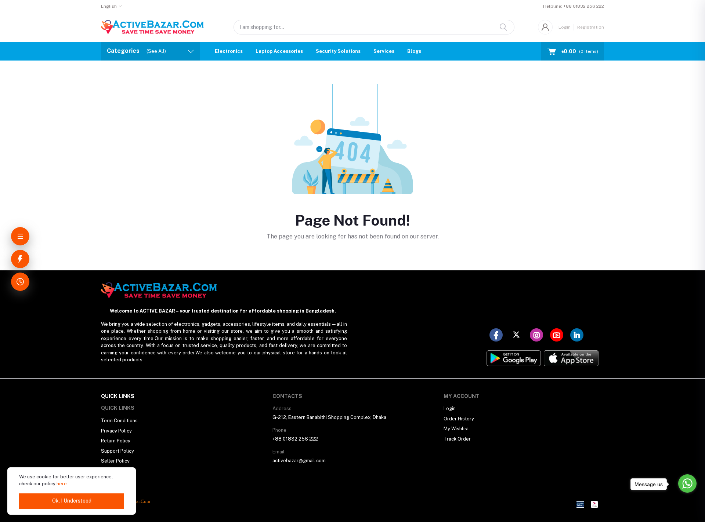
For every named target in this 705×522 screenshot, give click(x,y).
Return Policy (115, 440)
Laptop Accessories (279, 51)
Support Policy (117, 451)
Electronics (229, 51)
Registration (590, 27)
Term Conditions (119, 420)
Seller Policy (115, 461)
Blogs (414, 51)
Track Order (457, 439)
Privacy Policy (116, 431)
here (62, 483)
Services (383, 51)
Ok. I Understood (71, 501)
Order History (459, 418)
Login (564, 27)
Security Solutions (338, 51)
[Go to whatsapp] (687, 483)
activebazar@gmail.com (299, 460)
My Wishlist (456, 428)
